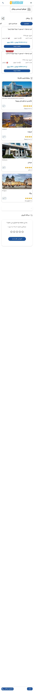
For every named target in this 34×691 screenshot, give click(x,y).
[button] (30, 688)
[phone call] (3, 3)
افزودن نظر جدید (17, 239)
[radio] (32, 22)
